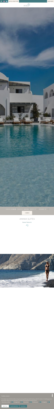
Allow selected (14, 406)
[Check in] (14, 209)
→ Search (27, 213)
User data (26, 402)
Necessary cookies (6, 402)
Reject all (5, 406)
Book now (50, 1)
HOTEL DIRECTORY (13, 1)
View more (9, 275)
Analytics (44, 402)
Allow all (23, 406)
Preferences (35, 402)
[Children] (47, 209)
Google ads (16, 402)
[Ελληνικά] (7, 1)
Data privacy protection (32, 400)
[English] (4, 1)
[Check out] (26, 209)
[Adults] (36, 209)
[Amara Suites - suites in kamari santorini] (27, 5)
